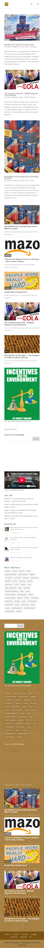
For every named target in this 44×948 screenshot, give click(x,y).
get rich (30, 581)
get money (22, 581)
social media (9, 605)
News (32, 180)
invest (29, 584)
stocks (33, 605)
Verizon (7, 608)
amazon (7, 571)
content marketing (10, 574)
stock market (25, 605)
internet (23, 584)
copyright (32, 574)
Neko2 (6, 504)
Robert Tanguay (12, 47)
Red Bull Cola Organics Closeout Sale (19, 44)
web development (29, 608)
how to (17, 584)
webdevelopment (17, 608)
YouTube (25, 934)
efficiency (26, 578)
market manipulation (11, 591)
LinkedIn (16, 934)
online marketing (10, 598)
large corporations (10, 588)
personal (20, 598)
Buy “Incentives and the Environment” (17, 421)
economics (17, 578)
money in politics (10, 594)
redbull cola (8, 601)
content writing (22, 574)
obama (31, 594)
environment (34, 578)
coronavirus (8, 578)
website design (9, 611)
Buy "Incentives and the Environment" (18, 686)
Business (33, 47)
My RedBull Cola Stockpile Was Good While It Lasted (21, 178)
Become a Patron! (10, 429)
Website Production (12, 943)
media (21, 591)
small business (32, 601)
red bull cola (34, 598)
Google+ (34, 934)
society (17, 605)
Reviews (32, 97)
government (8, 584)
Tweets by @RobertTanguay (14, 490)
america (14, 571)
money (28, 591)
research (17, 601)
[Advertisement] (17, 457)
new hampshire (21, 594)
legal (19, 588)
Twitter (7, 934)
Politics (27, 598)
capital (29, 571)
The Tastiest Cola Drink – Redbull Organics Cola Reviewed (21, 94)
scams (24, 601)
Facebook (23, 937)
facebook (8, 581)
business (21, 571)
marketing (26, 588)
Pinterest (14, 937)
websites (18, 611)
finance (15, 581)
